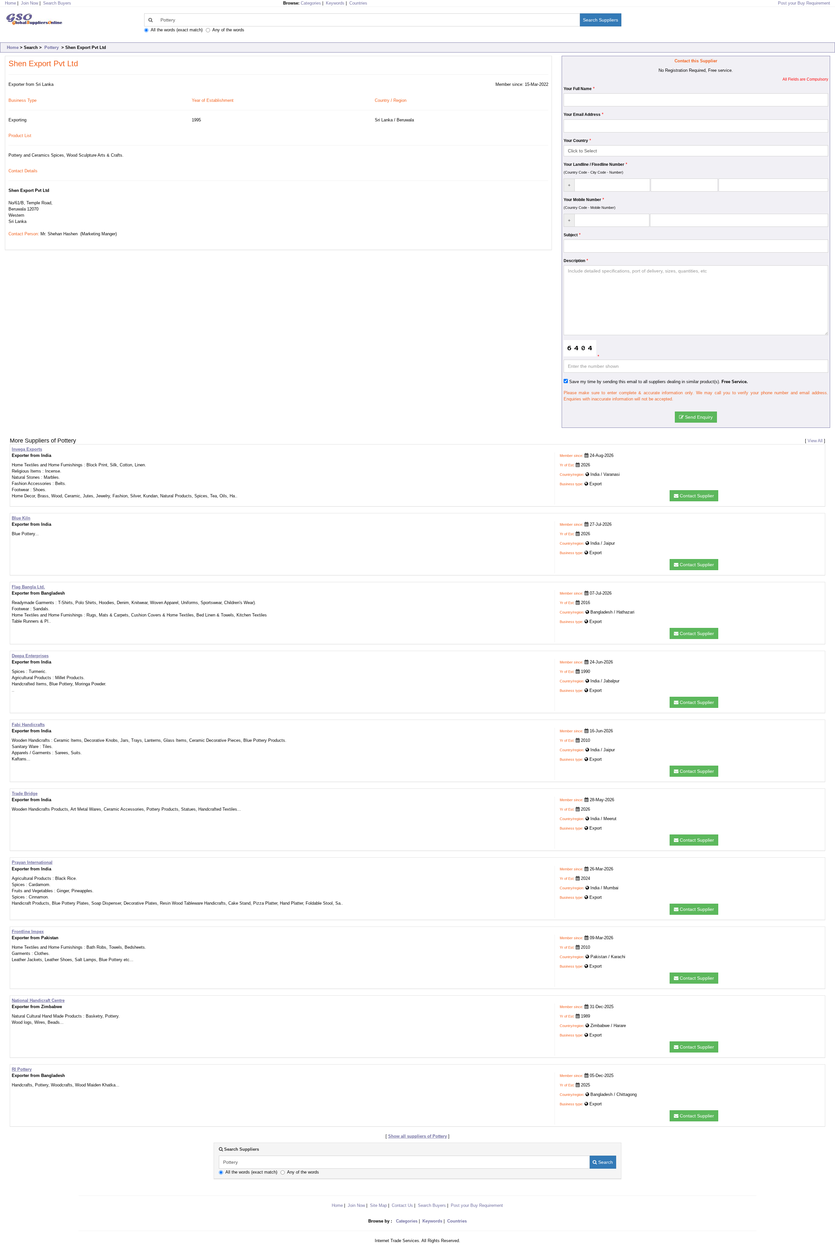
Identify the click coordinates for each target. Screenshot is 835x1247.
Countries (358, 3)
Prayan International (32, 862)
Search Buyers (57, 3)
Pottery (51, 47)
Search (605, 1162)
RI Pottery (22, 1069)
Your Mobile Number (582, 199)
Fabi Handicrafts (28, 724)
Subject (571, 235)
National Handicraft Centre (38, 1000)
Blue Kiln (21, 518)
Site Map (378, 1205)
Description (574, 260)
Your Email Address (582, 114)
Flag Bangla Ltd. (28, 587)
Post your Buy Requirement (804, 3)
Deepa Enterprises (30, 655)
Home (13, 47)
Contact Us (402, 1205)
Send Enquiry (698, 417)
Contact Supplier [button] (696, 495)
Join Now (29, 3)
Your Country (576, 140)
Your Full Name (578, 88)
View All (815, 440)
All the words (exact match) (177, 29)
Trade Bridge (25, 793)
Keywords (335, 3)
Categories (311, 3)
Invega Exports (27, 449)
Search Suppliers (600, 20)
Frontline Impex (28, 931)
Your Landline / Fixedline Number (594, 164)
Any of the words (228, 29)
